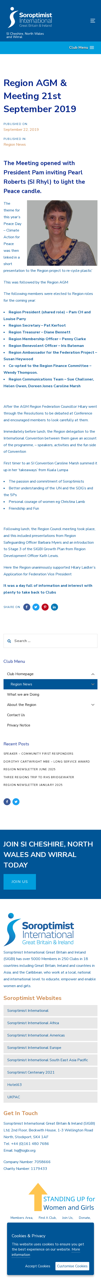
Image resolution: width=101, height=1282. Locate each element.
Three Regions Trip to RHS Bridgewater (39, 777)
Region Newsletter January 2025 (33, 785)
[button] (81, 48)
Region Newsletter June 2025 (30, 769)
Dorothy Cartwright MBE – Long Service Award (47, 762)
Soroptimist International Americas (36, 1035)
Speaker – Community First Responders (38, 754)
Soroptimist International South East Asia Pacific (47, 1060)
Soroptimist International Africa (33, 1023)
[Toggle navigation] (80, 20)
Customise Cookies (72, 1266)
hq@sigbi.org (24, 1150)
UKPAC (13, 1097)
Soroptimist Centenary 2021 (31, 1072)
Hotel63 (14, 1084)
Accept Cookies (37, 1266)
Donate (84, 1218)
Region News (15, 144)
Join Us (67, 1218)
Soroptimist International (28, 1010)
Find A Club (47, 1218)
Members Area (21, 1218)
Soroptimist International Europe (34, 1047)
